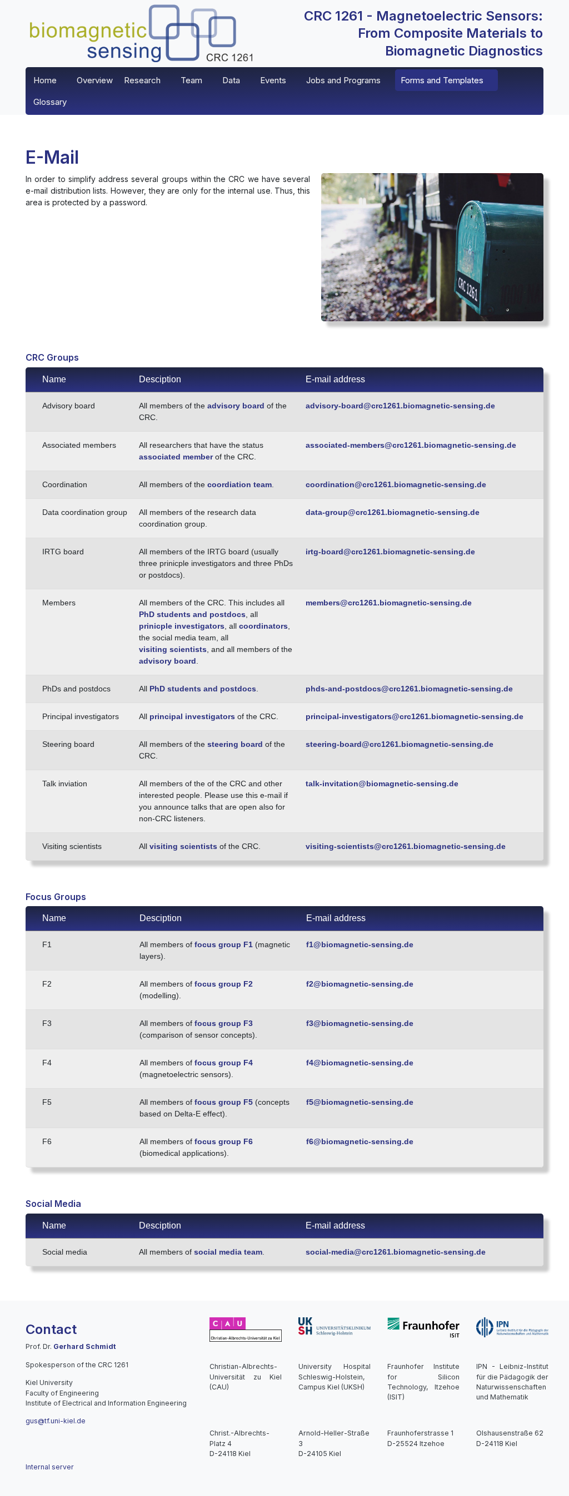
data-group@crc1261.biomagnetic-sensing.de (393, 512)
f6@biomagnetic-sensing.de (359, 1141)
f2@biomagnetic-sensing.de (359, 983)
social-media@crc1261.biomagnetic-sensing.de (396, 1251)
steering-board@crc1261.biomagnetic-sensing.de (399, 744)
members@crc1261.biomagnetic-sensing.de (389, 602)
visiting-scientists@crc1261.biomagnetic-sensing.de (406, 846)
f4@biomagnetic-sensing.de (359, 1062)
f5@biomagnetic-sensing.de (359, 1102)
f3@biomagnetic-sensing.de (359, 1023)
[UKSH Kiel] (334, 1326)
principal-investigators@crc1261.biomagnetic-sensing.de (414, 716)
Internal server (50, 1467)
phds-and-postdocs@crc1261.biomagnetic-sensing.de (409, 688)
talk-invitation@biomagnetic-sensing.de (382, 783)
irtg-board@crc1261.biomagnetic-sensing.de (390, 551)
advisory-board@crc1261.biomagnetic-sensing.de (400, 405)
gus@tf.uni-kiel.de (56, 1421)
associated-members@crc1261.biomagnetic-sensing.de (411, 445)
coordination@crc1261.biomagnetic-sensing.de (396, 484)
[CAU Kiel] (245, 1329)
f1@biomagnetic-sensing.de (359, 944)
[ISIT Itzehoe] (423, 1327)
